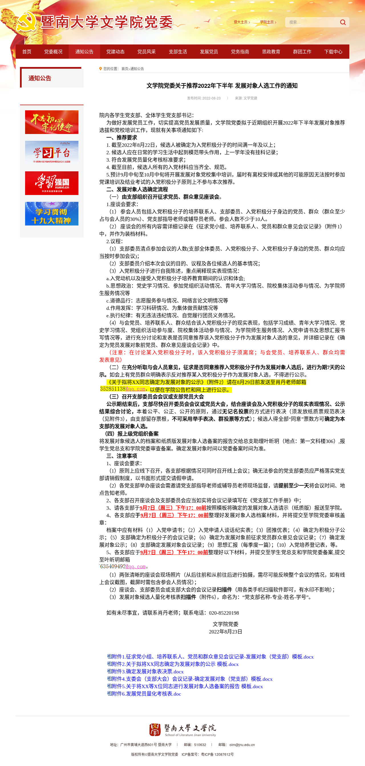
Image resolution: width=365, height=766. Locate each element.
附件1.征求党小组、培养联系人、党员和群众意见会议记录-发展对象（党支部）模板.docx (213, 657)
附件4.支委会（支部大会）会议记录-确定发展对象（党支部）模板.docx (192, 679)
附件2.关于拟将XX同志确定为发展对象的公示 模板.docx (175, 664)
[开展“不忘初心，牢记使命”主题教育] (51, 122)
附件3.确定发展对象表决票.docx (148, 671)
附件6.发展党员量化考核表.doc (146, 694)
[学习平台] (51, 152)
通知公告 (137, 68)
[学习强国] (51, 183)
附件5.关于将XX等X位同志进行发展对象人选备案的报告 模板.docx (187, 686)
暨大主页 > (242, 21)
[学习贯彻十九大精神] (51, 213)
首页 (124, 68)
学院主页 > (268, 21)
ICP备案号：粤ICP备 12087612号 (208, 754)
